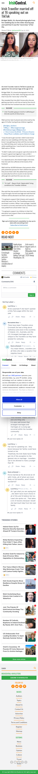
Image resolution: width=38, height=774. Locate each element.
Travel (19, 759)
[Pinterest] (24, 686)
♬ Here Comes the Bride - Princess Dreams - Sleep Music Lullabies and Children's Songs (18, 133)
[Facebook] (13, 686)
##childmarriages (9, 130)
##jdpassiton (21, 130)
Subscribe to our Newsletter (19, 678)
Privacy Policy (19, 718)
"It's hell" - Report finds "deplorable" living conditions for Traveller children (18, 184)
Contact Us (19, 709)
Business (19, 746)
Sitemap (19, 731)
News (19, 742)
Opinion (19, 750)
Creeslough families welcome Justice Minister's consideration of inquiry (7, 259)
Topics (19, 700)
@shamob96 (16, 30)
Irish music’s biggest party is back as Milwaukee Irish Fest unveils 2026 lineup (30, 249)
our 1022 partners (15, 375)
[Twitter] (16, 686)
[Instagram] (20, 686)
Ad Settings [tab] (23, 365)
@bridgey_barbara (9, 126)
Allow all (19, 399)
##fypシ (7, 128)
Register (19, 727)
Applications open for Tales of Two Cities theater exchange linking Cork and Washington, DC (19, 251)
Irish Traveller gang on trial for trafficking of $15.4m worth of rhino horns (19, 113)
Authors (19, 696)
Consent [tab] (5, 365)
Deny (19, 412)
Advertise (19, 714)
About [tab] (33, 365)
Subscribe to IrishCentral (19, 225)
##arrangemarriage (18, 128)
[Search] (34, 3)
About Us (19, 705)
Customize (18, 406)
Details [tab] (13, 365)
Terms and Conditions (19, 722)
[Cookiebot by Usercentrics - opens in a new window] (27, 359)
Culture (19, 755)
